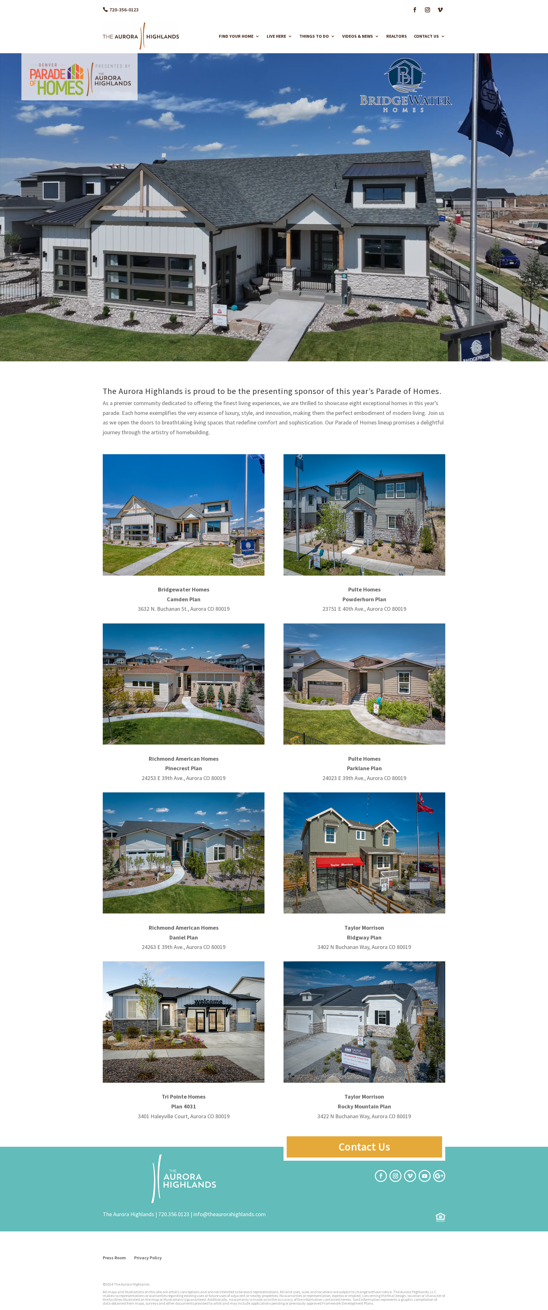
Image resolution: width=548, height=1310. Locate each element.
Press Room (114, 1258)
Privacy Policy (148, 1258)
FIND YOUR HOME (236, 36)
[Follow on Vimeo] (440, 10)
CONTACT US (426, 36)
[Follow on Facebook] (415, 10)
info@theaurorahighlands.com (229, 1214)
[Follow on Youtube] (425, 1176)
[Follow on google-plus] (439, 1176)
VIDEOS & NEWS (357, 36)
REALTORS (396, 36)
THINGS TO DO (314, 36)
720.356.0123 (173, 1214)
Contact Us (364, 1147)
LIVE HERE (276, 36)
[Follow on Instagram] (427, 10)
